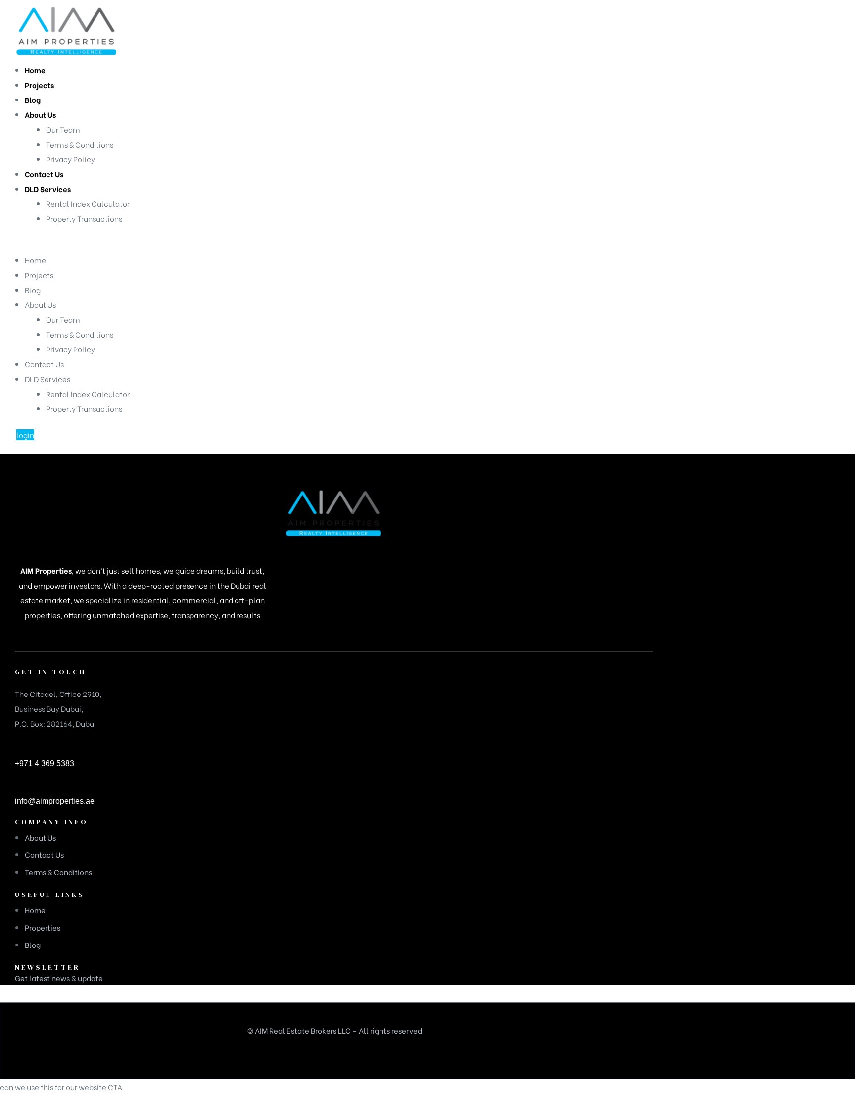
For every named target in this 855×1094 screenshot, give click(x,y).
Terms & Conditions (79, 334)
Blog (33, 289)
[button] (25, 435)
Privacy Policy (70, 349)
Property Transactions (84, 408)
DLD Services (47, 378)
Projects (39, 274)
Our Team (63, 319)
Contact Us (44, 363)
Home (35, 259)
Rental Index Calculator (88, 393)
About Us (40, 304)
